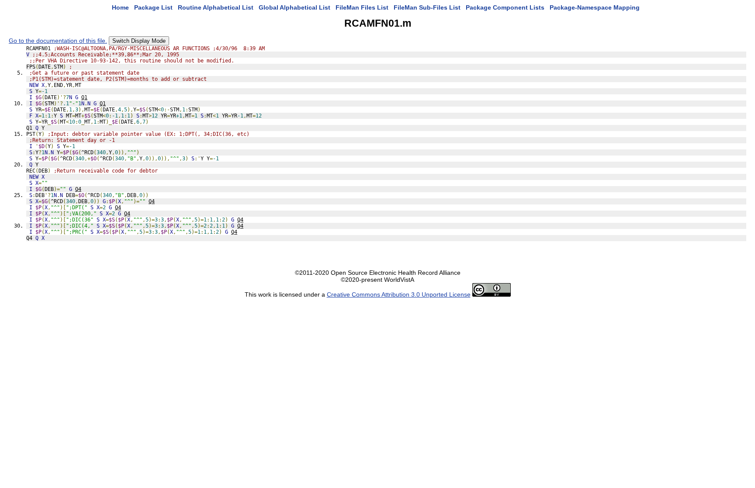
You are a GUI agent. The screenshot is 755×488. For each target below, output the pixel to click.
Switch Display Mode (139, 41)
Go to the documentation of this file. (58, 40)
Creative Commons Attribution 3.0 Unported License (399, 294)
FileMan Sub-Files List (427, 7)
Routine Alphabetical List (215, 7)
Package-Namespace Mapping (595, 7)
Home (120, 7)
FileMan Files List (362, 7)
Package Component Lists (505, 7)
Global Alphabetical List (294, 7)
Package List (153, 7)
